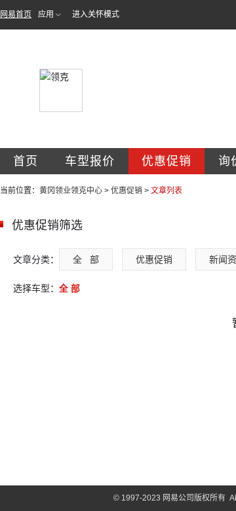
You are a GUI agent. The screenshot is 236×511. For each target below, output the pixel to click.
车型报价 (90, 161)
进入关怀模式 (95, 14)
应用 (46, 14)
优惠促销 (166, 161)
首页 (25, 161)
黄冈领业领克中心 (70, 190)
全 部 (86, 259)
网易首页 (15, 14)
